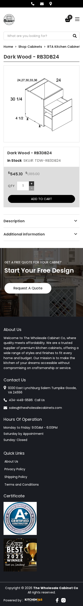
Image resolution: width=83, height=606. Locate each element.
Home (8, 46)
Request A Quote (27, 288)
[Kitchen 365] (33, 600)
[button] (41, 104)
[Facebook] (57, 600)
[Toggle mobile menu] (77, 19)
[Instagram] (63, 600)
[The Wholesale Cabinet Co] (9, 19)
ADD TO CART (41, 199)
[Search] (75, 36)
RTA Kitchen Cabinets (64, 46)
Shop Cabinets (30, 46)
